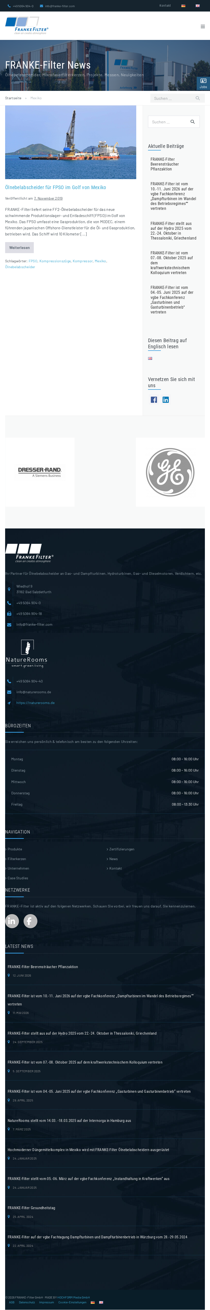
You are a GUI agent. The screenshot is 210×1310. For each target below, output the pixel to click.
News (113, 859)
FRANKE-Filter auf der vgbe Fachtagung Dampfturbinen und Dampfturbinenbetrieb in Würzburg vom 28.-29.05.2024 (97, 1237)
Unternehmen (18, 868)
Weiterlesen (21, 249)
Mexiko (100, 261)
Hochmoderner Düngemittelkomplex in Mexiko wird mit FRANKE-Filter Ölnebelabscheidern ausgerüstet (88, 1149)
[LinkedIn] (166, 399)
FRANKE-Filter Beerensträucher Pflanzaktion (165, 164)
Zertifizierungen (121, 849)
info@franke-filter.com (60, 6)
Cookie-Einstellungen (72, 1302)
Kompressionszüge (55, 261)
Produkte (15, 849)
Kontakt (165, 5)
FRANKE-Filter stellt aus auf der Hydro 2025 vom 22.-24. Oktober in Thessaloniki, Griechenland (173, 231)
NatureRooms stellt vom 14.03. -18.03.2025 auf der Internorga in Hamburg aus (69, 1120)
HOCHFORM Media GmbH (73, 1297)
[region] (105, 472)
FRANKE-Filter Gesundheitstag (31, 1208)
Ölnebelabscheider (20, 267)
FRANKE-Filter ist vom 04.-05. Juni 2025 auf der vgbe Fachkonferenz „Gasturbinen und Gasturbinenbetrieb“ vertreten (172, 300)
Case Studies (18, 878)
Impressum (46, 1302)
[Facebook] (154, 399)
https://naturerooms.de (35, 702)
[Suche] (197, 98)
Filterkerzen (17, 859)
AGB (12, 1302)
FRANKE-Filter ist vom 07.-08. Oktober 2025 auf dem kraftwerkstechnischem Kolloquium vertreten (85, 1062)
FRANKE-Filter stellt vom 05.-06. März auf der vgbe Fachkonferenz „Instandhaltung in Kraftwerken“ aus (89, 1178)
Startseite (13, 98)
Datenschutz (27, 1302)
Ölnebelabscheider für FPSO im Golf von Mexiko (55, 187)
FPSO (33, 261)
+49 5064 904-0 (23, 6)
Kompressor (83, 261)
